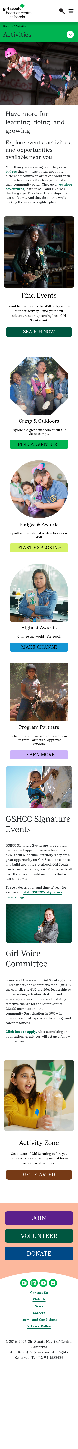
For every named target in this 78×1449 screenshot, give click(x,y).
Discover (8, 26)
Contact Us (39, 1293)
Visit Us (39, 1299)
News (39, 1306)
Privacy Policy (39, 1326)
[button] (62, 11)
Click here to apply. (21, 1032)
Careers (39, 1313)
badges (11, 171)
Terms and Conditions (39, 1320)
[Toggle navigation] (71, 11)
